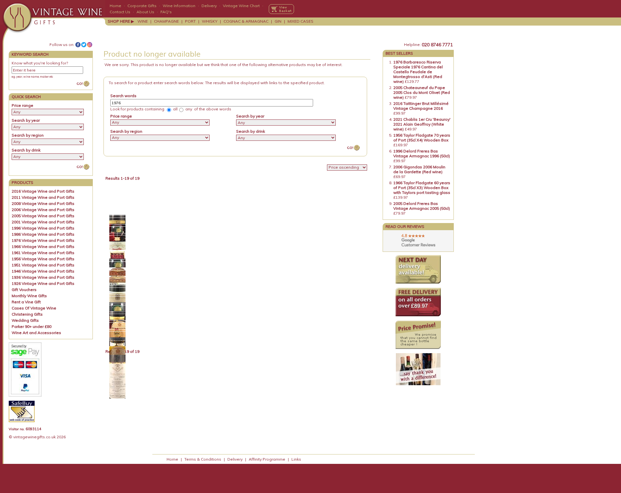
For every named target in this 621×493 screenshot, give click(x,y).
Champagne (166, 21)
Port (190, 21)
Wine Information (179, 5)
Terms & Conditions (202, 459)
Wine (142, 21)
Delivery (209, 5)
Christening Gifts (27, 314)
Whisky (209, 21)
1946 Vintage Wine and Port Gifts (43, 271)
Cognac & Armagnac (245, 21)
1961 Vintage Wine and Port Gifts (43, 252)
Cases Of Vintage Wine (34, 308)
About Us (145, 11)
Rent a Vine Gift (26, 301)
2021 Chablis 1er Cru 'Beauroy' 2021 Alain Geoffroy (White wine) (422, 124)
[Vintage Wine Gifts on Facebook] (78, 44)
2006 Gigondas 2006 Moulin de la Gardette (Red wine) (419, 169)
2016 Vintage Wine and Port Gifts (43, 191)
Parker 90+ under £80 (31, 326)
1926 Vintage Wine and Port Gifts (43, 283)
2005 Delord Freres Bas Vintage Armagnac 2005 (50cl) (421, 206)
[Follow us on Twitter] (83, 44)
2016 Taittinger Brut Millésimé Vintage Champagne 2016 (421, 106)
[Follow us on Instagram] (89, 44)
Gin (278, 21)
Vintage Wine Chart (241, 5)
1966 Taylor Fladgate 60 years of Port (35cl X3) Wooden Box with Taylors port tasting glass (421, 187)
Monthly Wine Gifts (29, 295)
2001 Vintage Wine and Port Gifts (43, 221)
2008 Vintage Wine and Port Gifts (43, 203)
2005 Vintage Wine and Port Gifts (43, 215)
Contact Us (120, 11)
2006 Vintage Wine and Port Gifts (43, 209)
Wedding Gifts (25, 320)
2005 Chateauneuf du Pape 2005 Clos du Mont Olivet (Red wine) (421, 92)
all (175, 108)
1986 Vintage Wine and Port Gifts (43, 234)
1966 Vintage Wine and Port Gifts (43, 246)
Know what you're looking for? (40, 63)
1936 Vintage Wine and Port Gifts (43, 277)
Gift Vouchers (24, 289)
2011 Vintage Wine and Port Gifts (43, 197)
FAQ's (166, 11)
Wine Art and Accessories (36, 332)
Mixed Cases (300, 21)
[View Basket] (281, 9)
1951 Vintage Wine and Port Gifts (43, 265)
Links (296, 459)
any (188, 108)
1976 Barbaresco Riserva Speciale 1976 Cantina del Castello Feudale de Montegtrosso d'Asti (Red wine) (418, 72)
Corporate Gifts (142, 5)
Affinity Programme (267, 459)
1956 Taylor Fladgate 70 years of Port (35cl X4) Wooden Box (421, 137)
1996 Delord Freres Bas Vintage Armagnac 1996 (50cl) (421, 153)
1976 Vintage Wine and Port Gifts (43, 240)
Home (115, 5)
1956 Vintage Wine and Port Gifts (43, 258)
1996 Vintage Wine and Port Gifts (43, 228)
